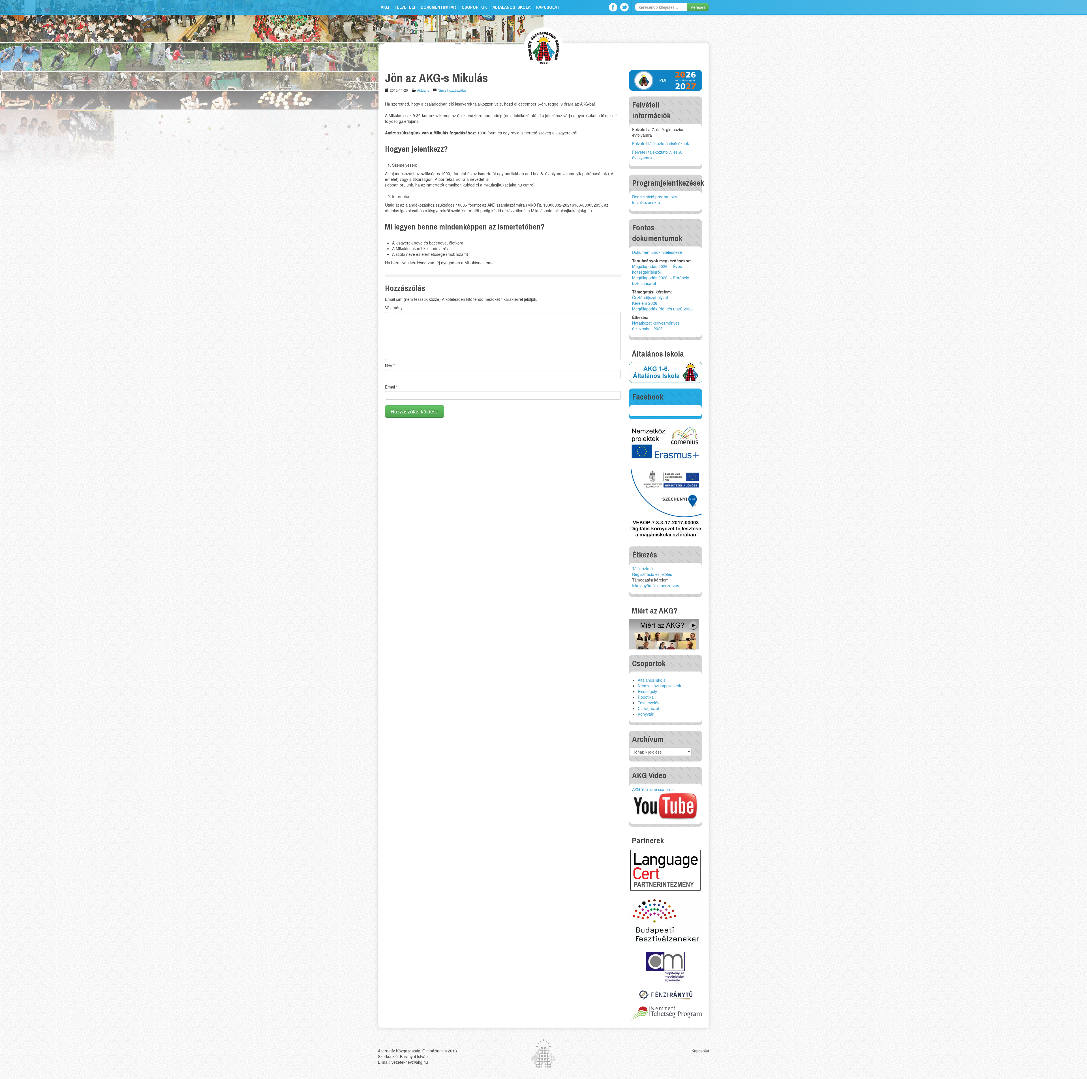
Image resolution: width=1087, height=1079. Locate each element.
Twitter (624, 7)
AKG (385, 7)
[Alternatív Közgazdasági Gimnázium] (543, 47)
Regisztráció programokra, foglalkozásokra (656, 199)
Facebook (613, 7)
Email (391, 387)
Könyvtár (646, 714)
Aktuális (423, 90)
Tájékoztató (642, 568)
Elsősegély (647, 691)
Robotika (646, 697)
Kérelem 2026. (645, 303)
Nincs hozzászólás (452, 90)
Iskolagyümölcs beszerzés (655, 585)
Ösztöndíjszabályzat (650, 297)
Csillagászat (648, 708)
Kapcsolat (547, 7)
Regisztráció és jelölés (652, 574)
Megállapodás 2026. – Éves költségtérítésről (657, 269)
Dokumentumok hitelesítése (657, 252)
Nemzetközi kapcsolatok (659, 685)
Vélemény (394, 307)
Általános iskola (511, 7)
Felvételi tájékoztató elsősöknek (660, 143)
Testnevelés (648, 702)
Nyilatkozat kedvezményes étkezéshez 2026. (656, 325)
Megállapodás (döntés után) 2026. (663, 309)
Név (390, 365)
